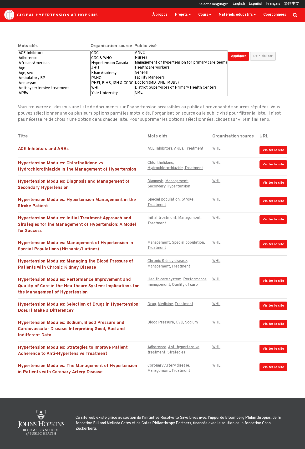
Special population (163, 199)
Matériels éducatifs (236, 14)
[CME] (181, 92)
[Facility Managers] (181, 77)
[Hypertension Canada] (112, 63)
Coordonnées (274, 14)
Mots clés (28, 46)
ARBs (178, 148)
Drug (151, 304)
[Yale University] (112, 93)
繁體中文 (291, 3)
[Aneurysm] (54, 83)
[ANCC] (181, 52)
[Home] (42, 422)
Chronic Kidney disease (167, 261)
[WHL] (112, 88)
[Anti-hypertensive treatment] (54, 88)
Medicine (165, 304)
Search (295, 14)
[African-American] (54, 63)
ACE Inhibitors (159, 148)
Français (273, 3)
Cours (203, 14)
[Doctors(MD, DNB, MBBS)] (181, 82)
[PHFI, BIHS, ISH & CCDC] (112, 83)
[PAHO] (112, 78)
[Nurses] (181, 57)
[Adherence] (54, 58)
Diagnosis (155, 181)
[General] (181, 72)
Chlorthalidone (160, 163)
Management (176, 181)
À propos (160, 14)
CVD (179, 322)
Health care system (164, 279)
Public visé (145, 46)
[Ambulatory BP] (54, 78)
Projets (181, 14)
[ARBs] (54, 93)
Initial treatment (161, 218)
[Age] (54, 68)
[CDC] (112, 53)
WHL (216, 148)
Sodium (191, 322)
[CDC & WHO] (112, 58)
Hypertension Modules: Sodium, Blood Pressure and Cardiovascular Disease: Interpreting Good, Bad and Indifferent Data (71, 329)
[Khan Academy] (112, 73)
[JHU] (112, 68)
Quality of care (185, 285)
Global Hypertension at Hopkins (57, 14)
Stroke (187, 199)
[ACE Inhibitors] (54, 53)
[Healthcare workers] (181, 67)
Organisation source (111, 46)
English (239, 3)
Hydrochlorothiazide (165, 168)
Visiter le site (273, 150)
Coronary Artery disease (168, 365)
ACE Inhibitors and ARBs (43, 149)
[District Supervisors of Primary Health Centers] (181, 87)
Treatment (194, 148)
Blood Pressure (160, 322)
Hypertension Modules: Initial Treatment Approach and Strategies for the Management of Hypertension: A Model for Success (77, 224)
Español (255, 3)
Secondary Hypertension (168, 186)
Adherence (156, 347)
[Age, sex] (54, 73)
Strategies (176, 352)
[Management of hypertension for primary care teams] (181, 62)
